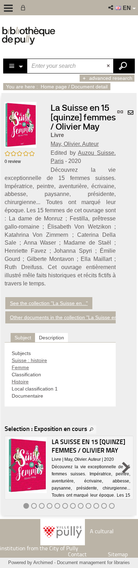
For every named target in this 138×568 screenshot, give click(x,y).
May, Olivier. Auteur (75, 144)
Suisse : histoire (29, 360)
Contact (77, 554)
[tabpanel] (60, 374)
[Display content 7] (73, 506)
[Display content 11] (104, 506)
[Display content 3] (42, 506)
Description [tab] (51, 337)
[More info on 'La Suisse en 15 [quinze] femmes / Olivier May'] (27, 465)
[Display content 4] (49, 506)
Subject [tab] (23, 337)
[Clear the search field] (109, 66)
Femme (20, 367)
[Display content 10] (96, 506)
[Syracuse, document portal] (28, 35)
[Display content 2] (34, 506)
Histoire (20, 381)
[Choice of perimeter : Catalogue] (16, 66)
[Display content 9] (88, 506)
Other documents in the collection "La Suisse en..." (66, 317)
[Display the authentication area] (24, 7)
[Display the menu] (8, 8)
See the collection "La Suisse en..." (49, 303)
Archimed (43, 562)
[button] (111, 7)
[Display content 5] (57, 506)
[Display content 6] (65, 506)
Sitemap (118, 554)
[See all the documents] (91, 429)
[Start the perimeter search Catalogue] (123, 66)
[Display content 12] (112, 506)
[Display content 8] (81, 506)
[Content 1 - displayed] (26, 506)
